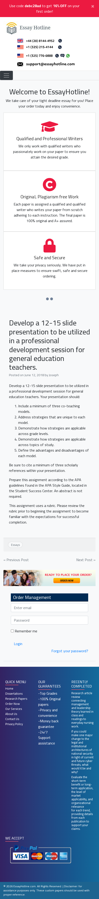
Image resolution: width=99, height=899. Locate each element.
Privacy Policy (14, 724)
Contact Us (12, 719)
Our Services (13, 708)
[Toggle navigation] (6, 75)
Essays (15, 545)
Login (18, 643)
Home (9, 688)
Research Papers (16, 698)
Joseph (54, 375)
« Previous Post (16, 560)
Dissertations (14, 693)
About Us (11, 714)
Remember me (25, 631)
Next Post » (86, 560)
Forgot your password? (69, 650)
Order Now (12, 703)
